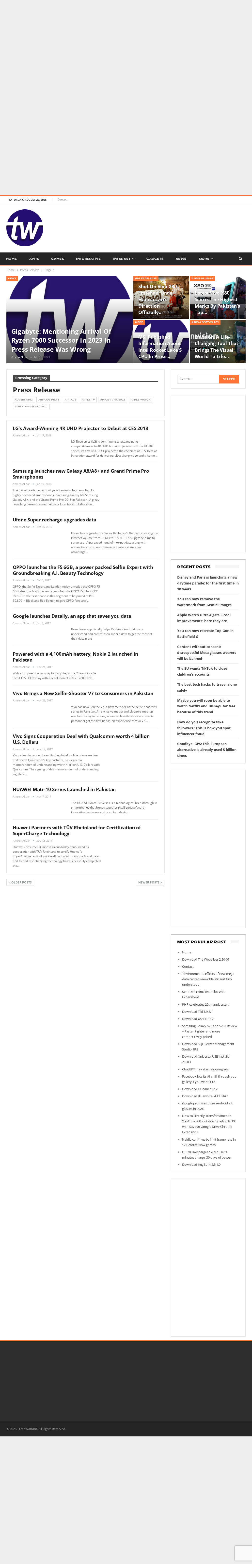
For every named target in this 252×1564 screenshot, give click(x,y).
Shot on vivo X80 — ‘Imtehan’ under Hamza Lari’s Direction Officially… (160, 299)
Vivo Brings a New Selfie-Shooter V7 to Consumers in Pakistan (83, 693)
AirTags (70, 399)
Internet (122, 259)
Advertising (24, 399)
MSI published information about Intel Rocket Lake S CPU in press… (159, 346)
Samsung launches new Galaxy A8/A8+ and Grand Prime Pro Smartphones (81, 474)
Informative (88, 259)
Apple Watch (140, 399)
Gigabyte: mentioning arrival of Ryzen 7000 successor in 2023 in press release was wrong (61, 340)
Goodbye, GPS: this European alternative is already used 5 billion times (206, 749)
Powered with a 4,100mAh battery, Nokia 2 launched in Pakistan (75, 657)
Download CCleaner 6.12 (200, 1089)
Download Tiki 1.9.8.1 (197, 1011)
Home (11, 259)
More (204, 259)
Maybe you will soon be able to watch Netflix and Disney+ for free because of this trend (206, 706)
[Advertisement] (126, 34)
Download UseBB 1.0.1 (198, 1018)
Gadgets (154, 259)
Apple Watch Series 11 (31, 406)
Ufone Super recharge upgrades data (54, 519)
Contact (62, 199)
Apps (34, 259)
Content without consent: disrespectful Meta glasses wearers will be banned (206, 652)
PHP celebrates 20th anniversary (206, 1004)
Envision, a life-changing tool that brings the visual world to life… (216, 346)
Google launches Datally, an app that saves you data (72, 616)
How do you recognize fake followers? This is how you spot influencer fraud (204, 728)
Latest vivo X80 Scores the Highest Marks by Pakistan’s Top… (217, 302)
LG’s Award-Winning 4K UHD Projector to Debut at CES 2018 (80, 428)
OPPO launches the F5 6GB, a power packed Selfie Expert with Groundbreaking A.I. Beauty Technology (83, 570)
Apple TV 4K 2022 (112, 399)
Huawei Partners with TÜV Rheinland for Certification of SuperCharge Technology (77, 830)
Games (57, 259)
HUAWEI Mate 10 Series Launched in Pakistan (64, 789)
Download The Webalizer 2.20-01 (205, 959)
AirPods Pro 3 (48, 399)
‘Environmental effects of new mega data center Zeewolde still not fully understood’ (208, 979)
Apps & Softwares (205, 322)
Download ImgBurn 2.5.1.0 (201, 1164)
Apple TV (88, 399)
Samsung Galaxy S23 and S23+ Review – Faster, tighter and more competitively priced (209, 1031)
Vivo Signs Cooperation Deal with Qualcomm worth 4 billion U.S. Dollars (81, 739)
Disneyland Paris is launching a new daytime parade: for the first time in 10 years (208, 583)
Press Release (146, 278)
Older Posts (21, 882)
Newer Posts (149, 882)
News (181, 259)
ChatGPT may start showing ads (205, 1069)
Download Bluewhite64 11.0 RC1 (205, 1096)
